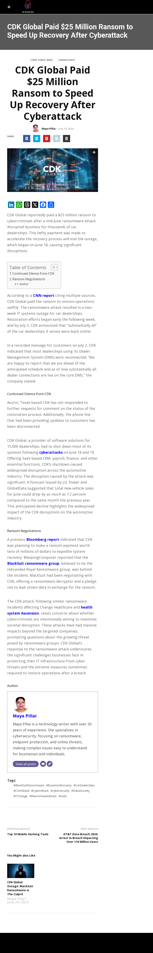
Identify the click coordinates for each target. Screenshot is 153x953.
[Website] (50, 764)
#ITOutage (20, 796)
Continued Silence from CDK (33, 273)
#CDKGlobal (21, 791)
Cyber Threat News (41, 60)
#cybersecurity (60, 791)
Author (24, 284)
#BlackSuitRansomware (29, 785)
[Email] (43, 764)
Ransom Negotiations (28, 279)
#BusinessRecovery (59, 785)
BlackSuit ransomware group (33, 563)
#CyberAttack (40, 791)
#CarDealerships (84, 785)
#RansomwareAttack (43, 796)
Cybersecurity (66, 60)
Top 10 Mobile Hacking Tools (27, 834)
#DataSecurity (80, 791)
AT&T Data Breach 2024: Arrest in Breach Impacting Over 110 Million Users (78, 838)
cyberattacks (51, 452)
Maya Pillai (49, 128)
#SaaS (63, 796)
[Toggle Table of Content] (52, 267)
